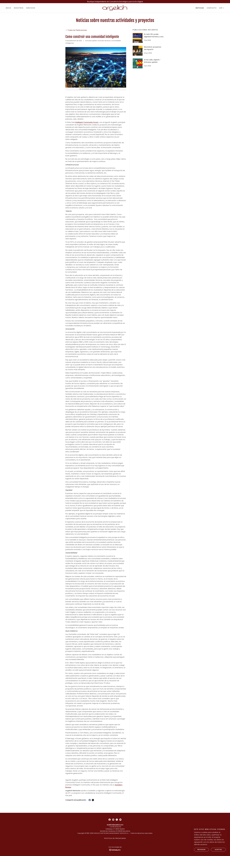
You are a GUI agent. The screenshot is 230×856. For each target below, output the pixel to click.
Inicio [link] (8, 8)
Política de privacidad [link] (115, 838)
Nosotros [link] (18, 8)
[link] (115, 8)
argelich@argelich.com (115, 825)
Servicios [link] (30, 8)
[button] (221, 8)
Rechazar (201, 849)
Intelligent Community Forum (86, 122)
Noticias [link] (200, 8)
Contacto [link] (212, 8)
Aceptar (218, 849)
